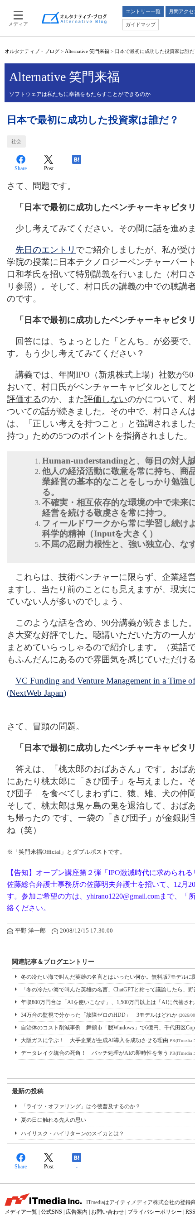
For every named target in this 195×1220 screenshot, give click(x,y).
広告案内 (77, 1212)
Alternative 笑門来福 (87, 51)
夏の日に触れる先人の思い (53, 1120)
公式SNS (51, 1212)
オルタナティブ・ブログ (32, 51)
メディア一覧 (21, 1212)
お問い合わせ (107, 1212)
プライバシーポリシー (154, 1212)
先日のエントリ (45, 249)
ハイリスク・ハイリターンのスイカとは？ (72, 1133)
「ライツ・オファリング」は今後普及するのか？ (81, 1106)
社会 (16, 141)
